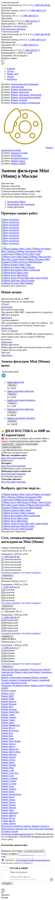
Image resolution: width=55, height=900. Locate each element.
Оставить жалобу (9, 831)
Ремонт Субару (8, 781)
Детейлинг (16, 155)
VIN (3, 857)
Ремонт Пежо (8, 762)
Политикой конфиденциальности (33, 860)
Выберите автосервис (12, 851)
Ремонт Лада (7, 738)
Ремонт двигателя (20, 92)
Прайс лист (12, 74)
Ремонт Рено (7, 767)
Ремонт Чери (7, 810)
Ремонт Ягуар (8, 818)
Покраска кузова (19, 153)
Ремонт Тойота (8, 789)
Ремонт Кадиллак (10, 730)
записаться (7, 575)
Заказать (12, 385)
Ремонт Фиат (7, 791)
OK (3, 889)
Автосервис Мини (16, 201)
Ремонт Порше (8, 765)
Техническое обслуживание (25, 84)
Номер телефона (9, 854)
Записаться (6, 307)
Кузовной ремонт (19, 158)
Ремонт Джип (8, 720)
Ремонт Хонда (8, 802)
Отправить (7, 883)
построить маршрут (11, 572)
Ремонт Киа (7, 736)
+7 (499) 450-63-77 (31, 21)
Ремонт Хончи (8, 805)
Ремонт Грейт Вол (10, 712)
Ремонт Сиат (7, 775)
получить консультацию (26, 444)
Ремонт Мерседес (10, 749)
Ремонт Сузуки (8, 783)
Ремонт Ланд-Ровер (11, 741)
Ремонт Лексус (8, 744)
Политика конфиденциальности (17, 834)
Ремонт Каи (7, 733)
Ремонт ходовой (19, 100)
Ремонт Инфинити (10, 725)
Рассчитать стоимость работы (16, 826)
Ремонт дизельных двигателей (26, 94)
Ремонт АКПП (18, 163)
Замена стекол (18, 161)
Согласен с (27, 860)
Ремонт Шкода (8, 815)
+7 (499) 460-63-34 (37, 10)
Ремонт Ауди (7, 693)
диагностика (7, 444)
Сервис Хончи (8, 823)
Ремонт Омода (8, 757)
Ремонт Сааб (7, 770)
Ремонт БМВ (7, 698)
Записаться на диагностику (14, 828)
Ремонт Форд (8, 797)
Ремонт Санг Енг (9, 773)
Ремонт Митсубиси (11, 751)
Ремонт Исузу (8, 728)
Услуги (10, 71)
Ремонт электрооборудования (25, 97)
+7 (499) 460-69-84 (41, 5)
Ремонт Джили (8, 717)
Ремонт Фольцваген (11, 794)
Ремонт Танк (7, 786)
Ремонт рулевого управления (25, 102)
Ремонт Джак (8, 714)
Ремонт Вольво (8, 704)
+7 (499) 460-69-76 (29, 15)
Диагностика (17, 87)
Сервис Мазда (8, 820)
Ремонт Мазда (8, 746)
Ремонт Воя (7, 706)
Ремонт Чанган (8, 807)
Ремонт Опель (8, 759)
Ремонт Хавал (8, 799)
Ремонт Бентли (8, 701)
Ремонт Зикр (7, 722)
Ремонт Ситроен (9, 778)
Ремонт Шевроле (9, 813)
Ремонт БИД (7, 696)
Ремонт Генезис (9, 709)
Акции (10, 76)
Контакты (12, 79)
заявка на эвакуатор (11, 447)
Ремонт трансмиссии (21, 89)
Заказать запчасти (40, 826)
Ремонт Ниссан (9, 754)
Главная (11, 68)
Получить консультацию (13, 29)
